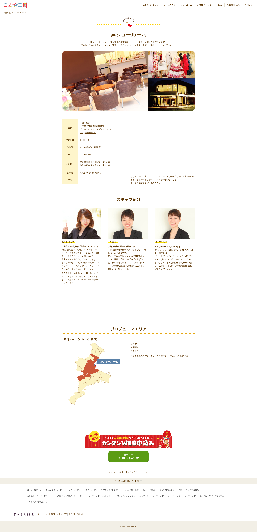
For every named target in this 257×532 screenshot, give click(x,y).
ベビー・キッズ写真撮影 (188, 490)
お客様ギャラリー (205, 5)
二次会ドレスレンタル (125, 496)
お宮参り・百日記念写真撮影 (162, 490)
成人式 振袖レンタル (54, 490)
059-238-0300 (86, 155)
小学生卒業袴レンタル (110, 490)
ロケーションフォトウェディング (181, 496)
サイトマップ (42, 514)
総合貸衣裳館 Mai (34, 490)
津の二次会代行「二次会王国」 (213, 496)
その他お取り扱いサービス (127, 481)
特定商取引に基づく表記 (58, 514)
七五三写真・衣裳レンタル (135, 490)
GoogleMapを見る (88, 133)
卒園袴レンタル (90, 490)
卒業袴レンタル (73, 490)
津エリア (128, 456)
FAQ (220, 5)
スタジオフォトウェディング (151, 496)
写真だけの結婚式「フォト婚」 (70, 496)
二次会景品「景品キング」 (38, 502)
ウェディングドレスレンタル (100, 496)
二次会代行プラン (151, 5)
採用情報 (72, 514)
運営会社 (80, 514)
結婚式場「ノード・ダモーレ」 (40, 496)
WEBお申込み (233, 5)
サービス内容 (169, 5)
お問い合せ (250, 5)
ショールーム (186, 5)
